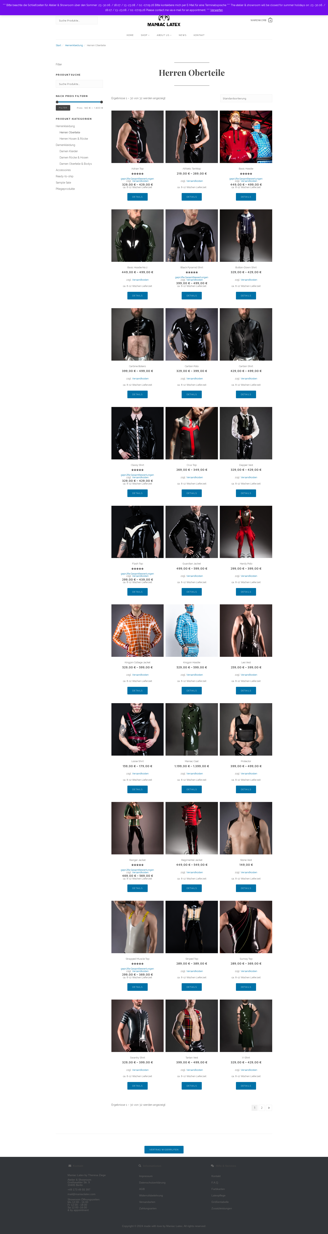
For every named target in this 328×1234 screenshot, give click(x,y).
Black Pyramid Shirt (192, 267)
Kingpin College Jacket (137, 662)
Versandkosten (194, 181)
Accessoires (63, 170)
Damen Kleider (69, 151)
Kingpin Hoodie (191, 662)
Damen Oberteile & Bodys (76, 163)
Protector (246, 761)
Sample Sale (63, 182)
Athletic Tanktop (192, 168)
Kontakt (199, 35)
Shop (144, 35)
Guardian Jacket (192, 563)
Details (137, 197)
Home (130, 35)
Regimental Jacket (191, 860)
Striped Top (191, 958)
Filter (63, 108)
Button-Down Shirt (246, 267)
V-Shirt (246, 1057)
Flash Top (137, 563)
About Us (163, 35)
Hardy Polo (246, 563)
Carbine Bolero (137, 366)
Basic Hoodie (246, 168)
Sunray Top (246, 958)
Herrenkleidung (74, 45)
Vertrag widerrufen (164, 1149)
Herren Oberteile (70, 132)
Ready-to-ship (64, 176)
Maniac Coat (192, 761)
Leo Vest (246, 662)
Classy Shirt (137, 465)
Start (58, 45)
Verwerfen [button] (216, 10)
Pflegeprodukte (65, 188)
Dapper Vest (246, 465)
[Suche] (91, 20)
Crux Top (192, 465)
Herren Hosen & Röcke (74, 138)
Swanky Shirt (137, 1057)
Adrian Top (137, 168)
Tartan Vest (192, 1057)
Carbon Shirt (246, 366)
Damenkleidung (65, 144)
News (182, 35)
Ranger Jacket (137, 860)
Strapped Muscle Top (137, 958)
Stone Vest (246, 860)
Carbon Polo (192, 366)
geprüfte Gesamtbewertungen (137, 178)
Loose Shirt (137, 761)
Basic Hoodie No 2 (137, 267)
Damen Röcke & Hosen (74, 157)
